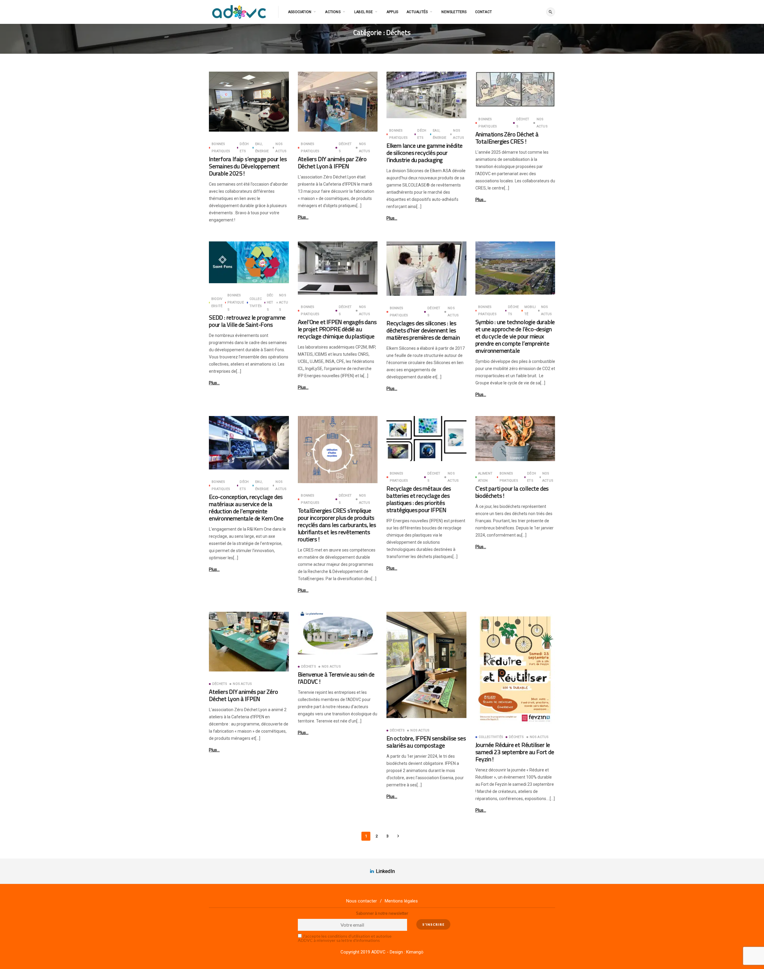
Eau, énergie (262, 147)
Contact (483, 12)
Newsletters (453, 12)
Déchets (244, 147)
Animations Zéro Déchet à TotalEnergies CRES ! (507, 138)
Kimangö (414, 952)
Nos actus (280, 147)
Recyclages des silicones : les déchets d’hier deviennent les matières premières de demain (423, 330)
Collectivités (255, 302)
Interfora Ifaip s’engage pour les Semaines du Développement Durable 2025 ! (247, 166)
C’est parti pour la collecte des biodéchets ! (512, 492)
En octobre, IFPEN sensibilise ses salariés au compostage (426, 742)
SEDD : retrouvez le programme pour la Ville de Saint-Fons (247, 321)
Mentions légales (401, 901)
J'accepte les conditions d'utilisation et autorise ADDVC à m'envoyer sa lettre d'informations (345, 938)
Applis (392, 12)
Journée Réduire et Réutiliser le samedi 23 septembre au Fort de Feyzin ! (514, 752)
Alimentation (485, 477)
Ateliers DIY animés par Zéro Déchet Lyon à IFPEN (332, 162)
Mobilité (530, 310)
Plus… (303, 217)
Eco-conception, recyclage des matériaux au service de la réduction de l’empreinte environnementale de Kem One (246, 507)
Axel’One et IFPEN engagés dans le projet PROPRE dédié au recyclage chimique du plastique (337, 329)
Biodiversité (216, 302)
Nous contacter (361, 901)
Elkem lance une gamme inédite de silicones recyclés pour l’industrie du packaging (424, 152)
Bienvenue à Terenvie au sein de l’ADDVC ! (336, 678)
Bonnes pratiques (221, 147)
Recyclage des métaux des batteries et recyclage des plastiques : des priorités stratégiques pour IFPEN (418, 499)
